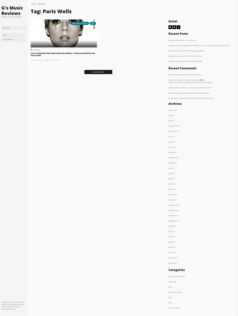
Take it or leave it (174, 308)
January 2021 (172, 110)
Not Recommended (175, 292)
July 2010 (171, 231)
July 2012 (171, 137)
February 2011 (173, 195)
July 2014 (171, 121)
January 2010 (172, 263)
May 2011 (171, 179)
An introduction (8, 39)
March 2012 (172, 152)
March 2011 (172, 189)
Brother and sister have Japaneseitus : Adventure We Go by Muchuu (190, 82)
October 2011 (173, 163)
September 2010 (174, 221)
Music (93, 23)
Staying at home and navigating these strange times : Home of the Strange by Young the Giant (198, 46)
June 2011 (171, 173)
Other (170, 298)
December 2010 (173, 205)
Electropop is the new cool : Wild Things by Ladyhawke (186, 51)
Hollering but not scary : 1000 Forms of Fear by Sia (184, 56)
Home (5, 35)
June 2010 (171, 237)
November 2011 (173, 158)
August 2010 (172, 226)
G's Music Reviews (12, 10)
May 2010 (171, 242)
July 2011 (171, 168)
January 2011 (172, 200)
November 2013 (173, 126)
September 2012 (174, 131)
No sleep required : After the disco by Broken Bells (185, 61)
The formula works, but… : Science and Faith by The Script (192, 88)
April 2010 (171, 247)
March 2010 (172, 252)
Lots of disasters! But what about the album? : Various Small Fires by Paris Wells (63, 54)
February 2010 (173, 258)
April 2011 (171, 184)
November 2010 (173, 210)
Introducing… (172, 282)
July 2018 (171, 116)
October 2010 (173, 216)
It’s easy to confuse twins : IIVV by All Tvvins (182, 40)
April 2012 (171, 147)
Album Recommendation (80, 23)
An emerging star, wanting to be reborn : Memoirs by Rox (190, 93)
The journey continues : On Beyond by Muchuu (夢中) (185, 80)
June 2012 (171, 142)
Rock (170, 303)
